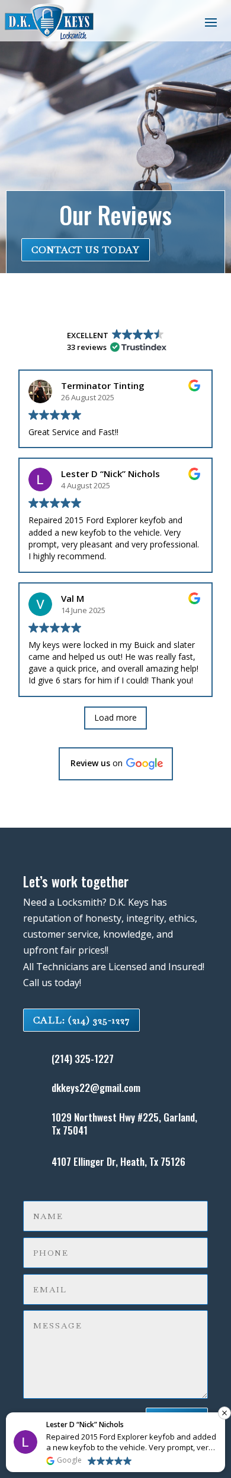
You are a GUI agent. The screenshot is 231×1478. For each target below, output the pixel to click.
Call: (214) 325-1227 (81, 1020)
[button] (116, 763)
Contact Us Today (85, 250)
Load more (115, 717)
